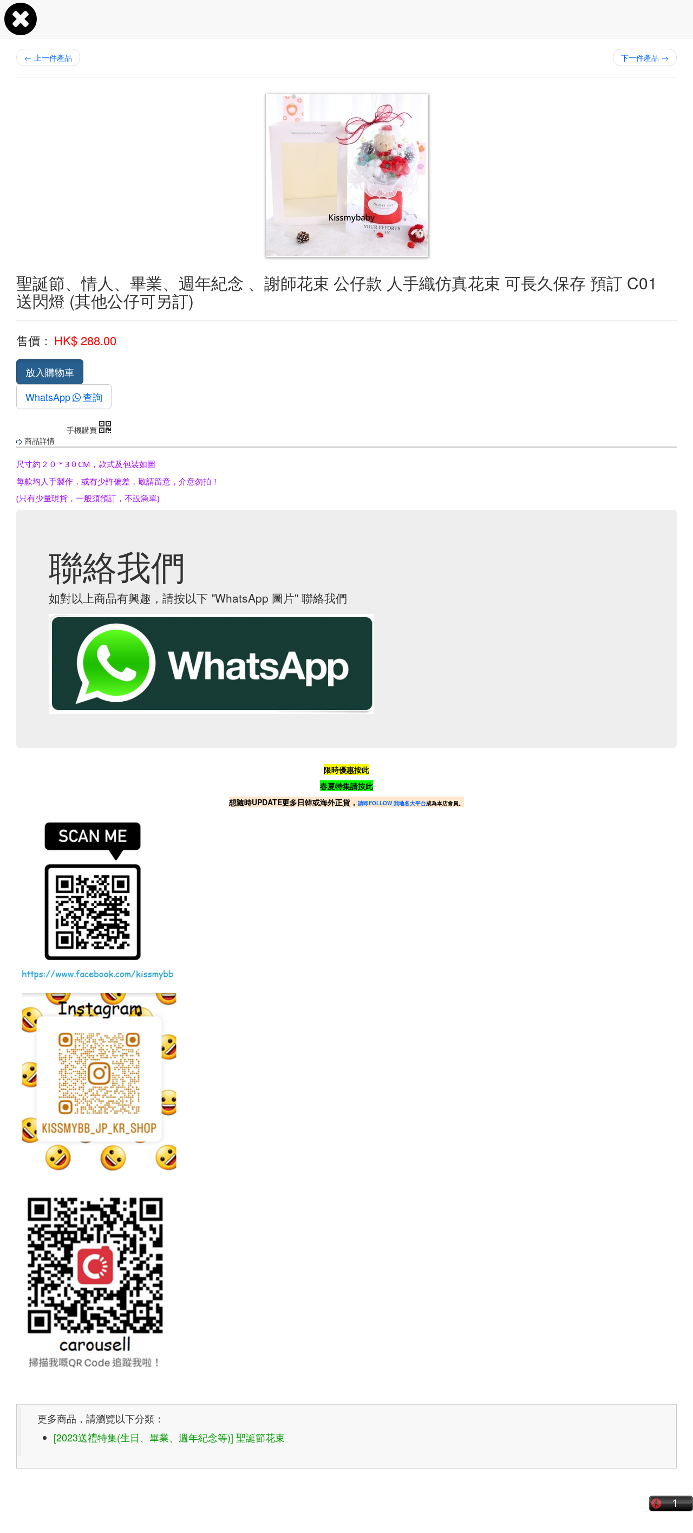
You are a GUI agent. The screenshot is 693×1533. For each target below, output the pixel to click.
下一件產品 (645, 57)
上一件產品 (48, 57)
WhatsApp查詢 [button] (63, 397)
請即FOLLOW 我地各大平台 (392, 803)
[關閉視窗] (20, 29)
